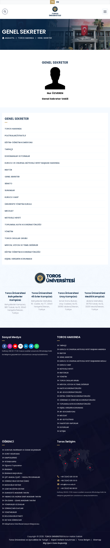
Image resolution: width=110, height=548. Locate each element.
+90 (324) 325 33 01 (69, 480)
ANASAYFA (9, 38)
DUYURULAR (64, 427)
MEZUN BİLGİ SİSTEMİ (12, 485)
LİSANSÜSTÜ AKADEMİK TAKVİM (16, 493)
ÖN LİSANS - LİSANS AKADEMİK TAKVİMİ (20, 500)
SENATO (8, 183)
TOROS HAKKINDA (26, 38)
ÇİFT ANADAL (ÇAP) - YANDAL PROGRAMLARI (22, 477)
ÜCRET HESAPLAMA (12, 454)
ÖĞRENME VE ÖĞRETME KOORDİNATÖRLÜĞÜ (77, 400)
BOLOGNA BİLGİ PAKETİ (13, 516)
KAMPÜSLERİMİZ (10, 458)
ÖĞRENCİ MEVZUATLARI (13, 508)
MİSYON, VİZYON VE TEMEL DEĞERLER (21, 245)
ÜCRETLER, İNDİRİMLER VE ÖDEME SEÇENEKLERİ (22, 450)
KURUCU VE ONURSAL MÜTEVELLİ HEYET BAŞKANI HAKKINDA (32, 163)
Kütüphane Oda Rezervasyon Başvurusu (21, 524)
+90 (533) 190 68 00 (69, 488)
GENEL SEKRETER (45, 38)
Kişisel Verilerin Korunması (63, 539)
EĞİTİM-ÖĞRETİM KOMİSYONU (19, 142)
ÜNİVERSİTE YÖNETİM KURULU (18, 204)
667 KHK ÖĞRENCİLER (13, 520)
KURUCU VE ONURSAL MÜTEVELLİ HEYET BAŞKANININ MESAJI (82, 361)
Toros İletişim (84, 539)
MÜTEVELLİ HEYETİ (13, 217)
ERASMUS (8, 469)
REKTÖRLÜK (64, 373)
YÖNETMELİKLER (10, 512)
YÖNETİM (9, 231)
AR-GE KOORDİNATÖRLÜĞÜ (70, 392)
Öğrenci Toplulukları (13, 465)
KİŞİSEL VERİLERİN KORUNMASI (18, 258)
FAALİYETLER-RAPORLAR (68, 423)
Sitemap (97, 539)
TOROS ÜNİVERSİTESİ (54, 536)
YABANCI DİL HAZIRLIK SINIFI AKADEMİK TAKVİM (22, 497)
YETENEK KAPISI (10, 461)
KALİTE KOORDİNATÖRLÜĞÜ (70, 388)
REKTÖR (8, 169)
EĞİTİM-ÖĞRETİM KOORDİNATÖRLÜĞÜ (22, 252)
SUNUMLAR (10, 190)
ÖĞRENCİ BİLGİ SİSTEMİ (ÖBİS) (16, 481)
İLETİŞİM (62, 431)
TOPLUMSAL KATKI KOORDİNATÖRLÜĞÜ (23, 224)
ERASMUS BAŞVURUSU (13, 473)
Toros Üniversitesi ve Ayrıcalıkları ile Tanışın (28, 539)
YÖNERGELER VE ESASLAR (14, 504)
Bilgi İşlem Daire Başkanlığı (55, 543)
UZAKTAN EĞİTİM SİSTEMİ (14, 489)
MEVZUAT (9, 211)
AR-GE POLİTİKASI (66, 419)
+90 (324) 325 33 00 (69, 477)
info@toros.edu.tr (68, 484)
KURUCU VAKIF (12, 197)
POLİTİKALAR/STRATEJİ (15, 135)
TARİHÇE (9, 149)
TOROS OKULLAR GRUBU (16, 238)
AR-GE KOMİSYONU (67, 412)
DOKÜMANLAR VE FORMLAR (17, 156)
